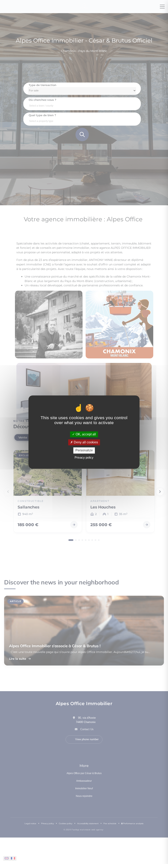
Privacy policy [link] (84, 457)
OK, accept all (85, 434)
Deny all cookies (85, 442)
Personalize (84, 450)
